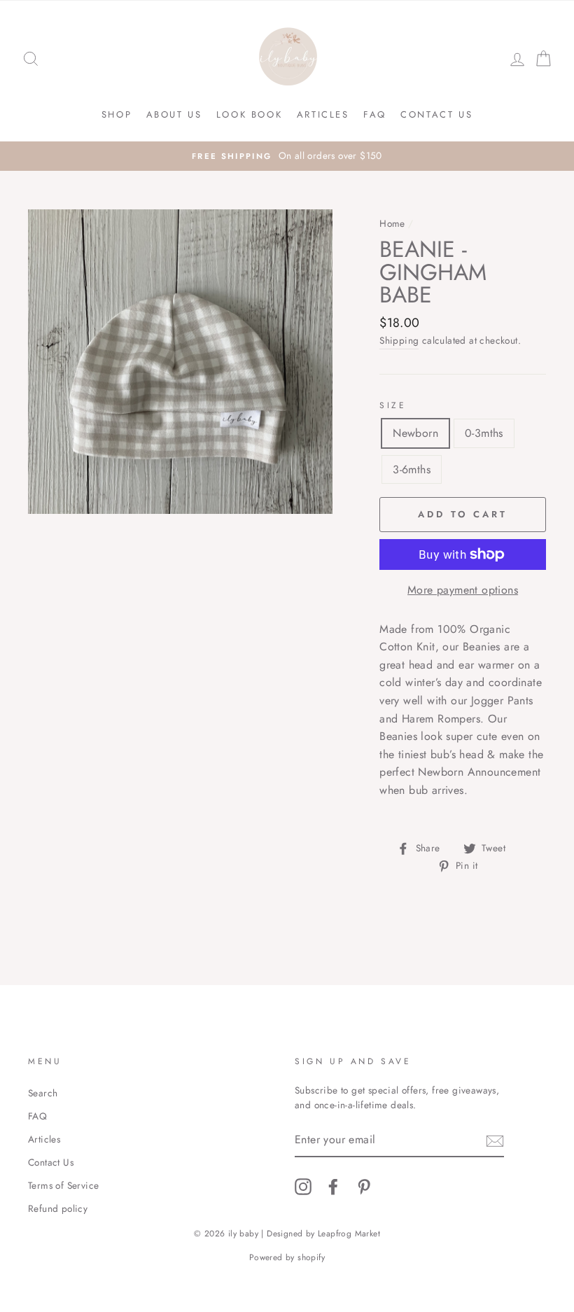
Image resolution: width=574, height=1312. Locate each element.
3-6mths (411, 469)
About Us (174, 114)
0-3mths (484, 433)
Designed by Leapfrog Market (323, 1233)
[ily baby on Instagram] (303, 1186)
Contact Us (436, 114)
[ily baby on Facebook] (333, 1186)
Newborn (415, 433)
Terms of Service (63, 1185)
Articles (323, 114)
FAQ (374, 114)
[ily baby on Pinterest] (364, 1186)
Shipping (399, 340)
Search (42, 1093)
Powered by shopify (287, 1257)
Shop (117, 114)
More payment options (462, 590)
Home (392, 223)
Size (392, 405)
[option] (287, 156)
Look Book (249, 114)
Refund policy (58, 1208)
